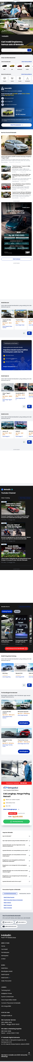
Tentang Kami (5, 990)
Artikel (3, 959)
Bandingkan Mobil (6, 971)
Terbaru (17, 611)
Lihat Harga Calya (20, 325)
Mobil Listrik (4, 978)
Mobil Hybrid (5, 974)
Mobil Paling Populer (9, 897)
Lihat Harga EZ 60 (20, 677)
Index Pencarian (6, 981)
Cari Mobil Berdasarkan (10, 893)
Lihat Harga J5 (6, 436)
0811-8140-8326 (6, 1031)
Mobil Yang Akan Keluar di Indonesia (13, 900)
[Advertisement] (16, 280)
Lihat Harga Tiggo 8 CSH (7, 400)
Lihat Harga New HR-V (21, 399)
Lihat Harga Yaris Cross (23, 743)
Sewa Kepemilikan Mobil (8, 1000)
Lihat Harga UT (19, 436)
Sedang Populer (7, 611)
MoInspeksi (4, 956)
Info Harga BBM (6, 1006)
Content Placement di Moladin (10, 1003)
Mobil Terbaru (7, 902)
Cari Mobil (4, 949)
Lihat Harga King (6, 677)
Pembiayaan (5, 952)
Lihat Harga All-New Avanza (7, 327)
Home (3, 946)
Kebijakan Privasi (6, 993)
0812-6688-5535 (6, 1022)
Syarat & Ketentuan (7, 997)
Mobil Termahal (8, 908)
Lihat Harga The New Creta (8, 745)
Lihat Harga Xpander (23, 715)
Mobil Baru (4, 968)
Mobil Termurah (8, 905)
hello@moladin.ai (6, 1016)
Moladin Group (12, 937)
